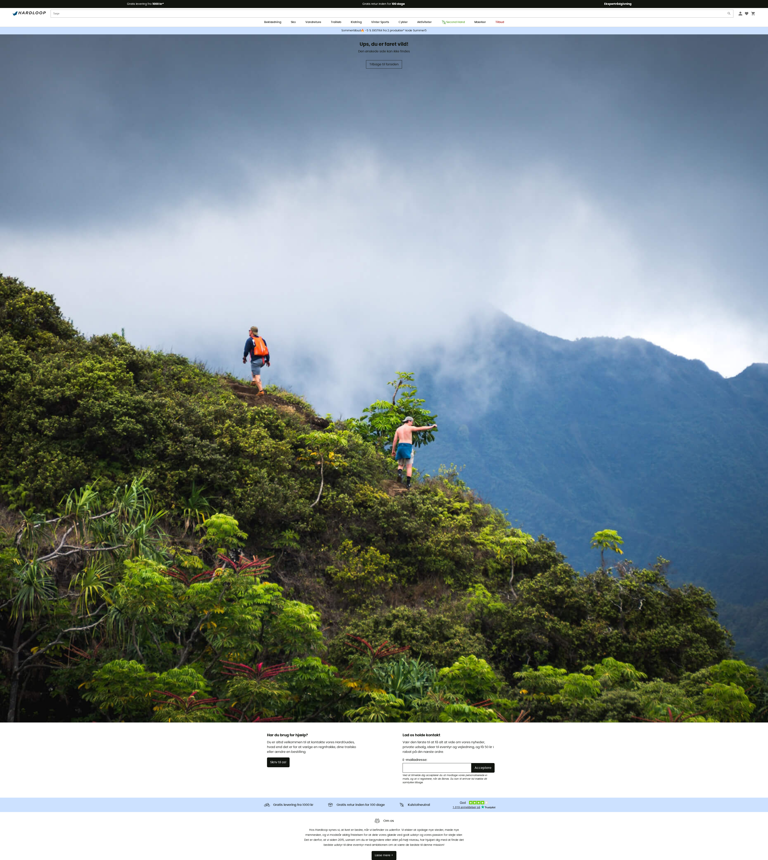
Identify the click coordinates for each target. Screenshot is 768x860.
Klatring (356, 22)
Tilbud (499, 22)
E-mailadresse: (415, 759)
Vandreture (313, 22)
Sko (293, 22)
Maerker (480, 22)
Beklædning (272, 22)
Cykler (403, 22)
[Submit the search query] (729, 14)
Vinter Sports (380, 22)
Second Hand (455, 22)
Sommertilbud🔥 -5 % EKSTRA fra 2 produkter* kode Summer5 (384, 30)
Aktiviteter (424, 22)
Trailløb (336, 22)
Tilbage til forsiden (384, 64)
